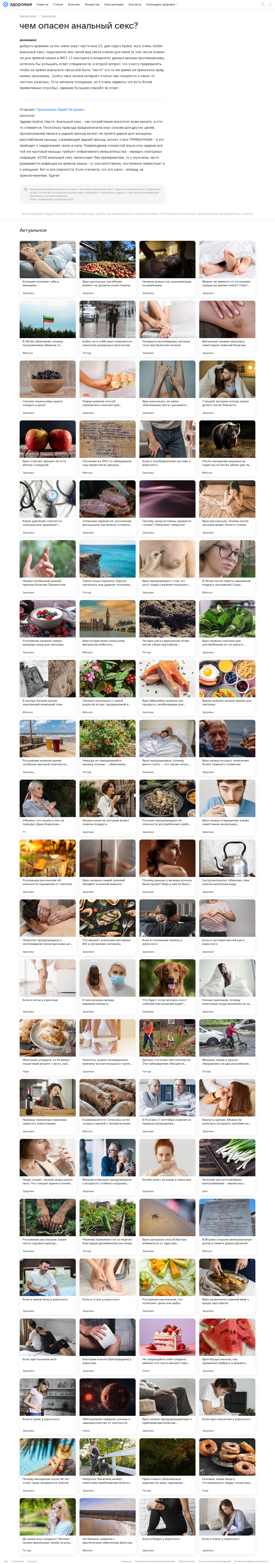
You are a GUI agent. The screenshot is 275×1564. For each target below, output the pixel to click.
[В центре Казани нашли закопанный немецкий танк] (48, 688)
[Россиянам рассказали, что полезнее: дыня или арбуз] (167, 1287)
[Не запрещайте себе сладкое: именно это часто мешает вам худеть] (167, 1347)
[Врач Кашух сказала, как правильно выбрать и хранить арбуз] (227, 1347)
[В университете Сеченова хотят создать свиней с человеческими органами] (108, 1107)
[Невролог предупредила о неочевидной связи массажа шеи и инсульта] (48, 927)
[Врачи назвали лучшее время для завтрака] (227, 688)
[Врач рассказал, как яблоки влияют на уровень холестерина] (108, 269)
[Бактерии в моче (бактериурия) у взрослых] (108, 1347)
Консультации (28, 15)
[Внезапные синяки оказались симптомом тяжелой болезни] (227, 329)
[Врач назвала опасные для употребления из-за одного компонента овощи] (227, 628)
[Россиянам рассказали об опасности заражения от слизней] (48, 868)
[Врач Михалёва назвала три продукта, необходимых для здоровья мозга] (167, 688)
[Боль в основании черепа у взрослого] (167, 927)
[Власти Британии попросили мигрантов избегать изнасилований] (108, 628)
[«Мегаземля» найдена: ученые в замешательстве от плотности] (108, 1406)
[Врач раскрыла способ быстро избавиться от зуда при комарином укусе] (167, 1227)
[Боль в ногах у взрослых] (48, 987)
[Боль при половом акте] (48, 1347)
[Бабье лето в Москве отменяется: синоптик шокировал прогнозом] (108, 329)
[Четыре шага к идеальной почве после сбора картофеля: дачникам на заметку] (167, 628)
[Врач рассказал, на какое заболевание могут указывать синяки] (167, 389)
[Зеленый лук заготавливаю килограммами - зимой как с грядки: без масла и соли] (227, 1167)
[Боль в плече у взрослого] (227, 1526)
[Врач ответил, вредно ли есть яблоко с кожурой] (48, 448)
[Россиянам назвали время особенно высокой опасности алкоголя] (48, 748)
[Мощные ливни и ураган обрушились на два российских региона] (227, 1047)
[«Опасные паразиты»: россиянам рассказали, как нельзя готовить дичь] (108, 508)
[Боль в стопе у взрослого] (108, 1287)
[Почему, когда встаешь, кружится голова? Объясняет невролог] (167, 508)
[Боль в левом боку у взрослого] (48, 1287)
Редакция (126, 1561)
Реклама (32, 1561)
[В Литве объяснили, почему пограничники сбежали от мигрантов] (48, 329)
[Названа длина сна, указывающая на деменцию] (167, 269)
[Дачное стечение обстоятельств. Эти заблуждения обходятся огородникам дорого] (167, 1047)
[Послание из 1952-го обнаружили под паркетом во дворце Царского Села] (108, 448)
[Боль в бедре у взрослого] (167, 1526)
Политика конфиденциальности (251, 1561)
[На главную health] (20, 4)
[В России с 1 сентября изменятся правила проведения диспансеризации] (167, 1107)
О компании (17, 1561)
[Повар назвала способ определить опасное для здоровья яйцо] (108, 389)
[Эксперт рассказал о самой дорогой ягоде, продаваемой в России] (108, 688)
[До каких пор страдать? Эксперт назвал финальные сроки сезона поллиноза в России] (48, 1526)
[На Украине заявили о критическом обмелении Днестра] (108, 1526)
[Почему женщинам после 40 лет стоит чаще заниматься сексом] (48, 1466)
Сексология (48, 15)
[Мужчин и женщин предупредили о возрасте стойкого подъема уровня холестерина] (108, 1167)
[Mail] (5, 4)
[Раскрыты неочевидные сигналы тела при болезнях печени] (167, 329)
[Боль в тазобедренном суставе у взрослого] (167, 448)
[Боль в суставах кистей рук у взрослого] (227, 927)
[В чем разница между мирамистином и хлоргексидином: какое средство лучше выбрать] (108, 987)
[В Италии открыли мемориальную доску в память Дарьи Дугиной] (227, 1227)
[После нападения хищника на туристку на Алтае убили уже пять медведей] (227, 448)
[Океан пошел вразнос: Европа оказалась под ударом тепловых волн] (108, 568)
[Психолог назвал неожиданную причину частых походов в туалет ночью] (108, 1047)
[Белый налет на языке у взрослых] (167, 1167)
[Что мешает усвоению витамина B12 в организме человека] (108, 927)
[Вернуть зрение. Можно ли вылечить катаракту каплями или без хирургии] (227, 1107)
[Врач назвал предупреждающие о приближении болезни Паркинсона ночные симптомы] (167, 1406)
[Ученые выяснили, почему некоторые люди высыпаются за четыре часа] (227, 987)
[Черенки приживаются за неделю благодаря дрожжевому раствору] (108, 1227)
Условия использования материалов (155, 1561)
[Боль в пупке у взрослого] (48, 1406)
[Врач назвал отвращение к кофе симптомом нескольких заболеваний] (227, 808)
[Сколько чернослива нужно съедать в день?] (48, 389)
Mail (6, 1561)
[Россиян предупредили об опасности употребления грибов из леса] (167, 808)
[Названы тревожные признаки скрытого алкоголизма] (48, 1107)
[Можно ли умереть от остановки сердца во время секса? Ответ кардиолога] (227, 269)
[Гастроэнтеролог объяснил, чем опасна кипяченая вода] (227, 868)
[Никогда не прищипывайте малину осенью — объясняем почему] (108, 748)
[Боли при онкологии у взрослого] (227, 1406)
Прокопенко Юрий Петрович (60, 110)
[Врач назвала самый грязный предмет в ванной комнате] (108, 868)
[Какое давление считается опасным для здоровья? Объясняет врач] (48, 508)
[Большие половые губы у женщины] (48, 269)
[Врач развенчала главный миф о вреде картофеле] (227, 1287)
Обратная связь (186, 1561)
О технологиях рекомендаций (214, 1561)
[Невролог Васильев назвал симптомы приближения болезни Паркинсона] (108, 1466)
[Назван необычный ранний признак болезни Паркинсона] (48, 568)
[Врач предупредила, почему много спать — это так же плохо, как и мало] (167, 748)
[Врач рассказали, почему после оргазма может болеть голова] (227, 508)
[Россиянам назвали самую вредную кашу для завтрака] (48, 628)
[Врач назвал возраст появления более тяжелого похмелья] (227, 748)
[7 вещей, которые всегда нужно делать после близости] (227, 389)
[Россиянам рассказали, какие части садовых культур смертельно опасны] (48, 1227)
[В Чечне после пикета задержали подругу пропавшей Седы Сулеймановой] (227, 568)
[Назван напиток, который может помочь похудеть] (108, 808)
